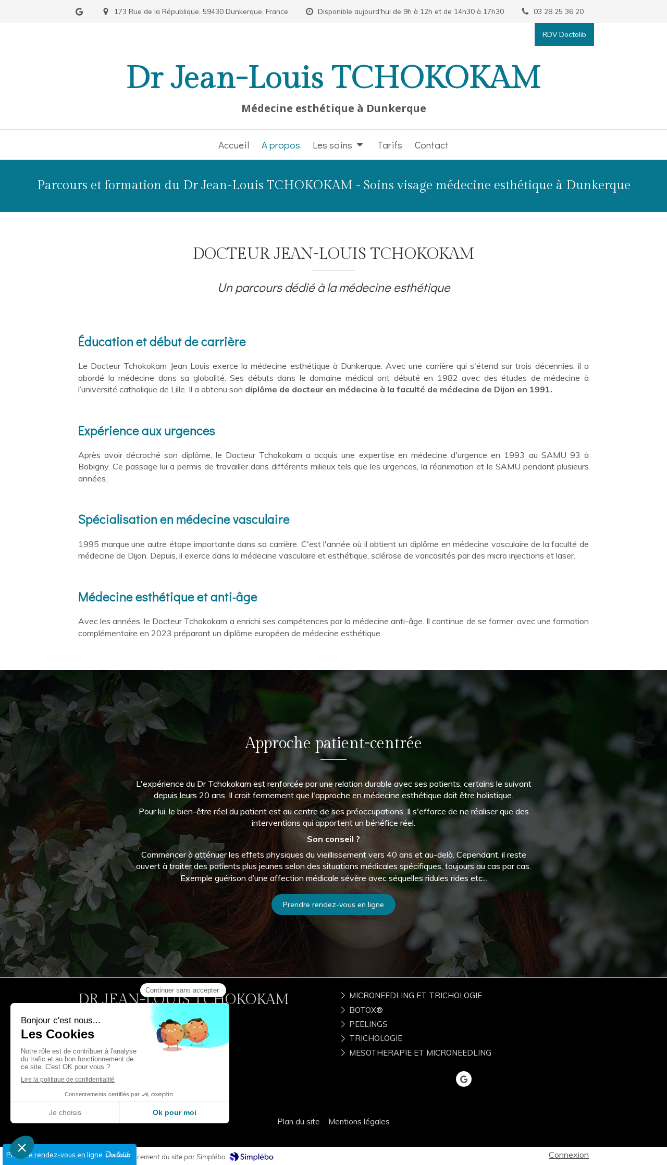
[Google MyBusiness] (79, 14)
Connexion (569, 1154)
